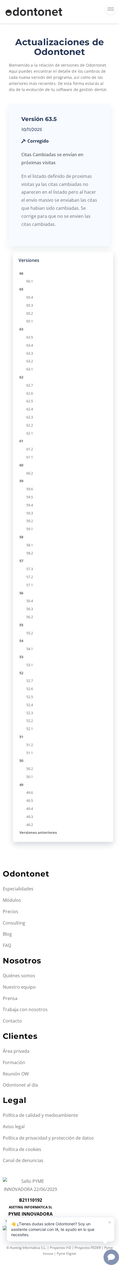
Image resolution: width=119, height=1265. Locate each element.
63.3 (29, 353)
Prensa (10, 998)
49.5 (29, 800)
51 (21, 736)
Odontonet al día (20, 1085)
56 (21, 592)
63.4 (29, 345)
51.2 (29, 744)
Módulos (12, 900)
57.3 (29, 568)
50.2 (29, 768)
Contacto (12, 1021)
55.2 (29, 632)
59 (21, 480)
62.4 (29, 408)
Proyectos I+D (60, 1247)
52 (21, 672)
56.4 (29, 600)
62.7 (29, 385)
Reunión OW (16, 1074)
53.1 (29, 664)
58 (21, 536)
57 (21, 560)
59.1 (29, 528)
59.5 (29, 496)
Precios (10, 911)
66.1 (29, 281)
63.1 (29, 369)
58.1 (29, 544)
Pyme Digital (66, 1253)
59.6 (29, 488)
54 (21, 640)
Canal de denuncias (23, 1160)
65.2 (29, 313)
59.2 (29, 520)
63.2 (29, 360)
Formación (14, 1062)
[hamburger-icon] (110, 8)
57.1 (29, 584)
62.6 (29, 393)
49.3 (29, 816)
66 (21, 273)
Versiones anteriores (38, 832)
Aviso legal (14, 1126)
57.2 (29, 576)
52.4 (29, 704)
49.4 (29, 808)
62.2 (29, 425)
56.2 (29, 616)
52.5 (29, 696)
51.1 (29, 752)
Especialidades (18, 889)
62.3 (29, 417)
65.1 (29, 321)
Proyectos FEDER (88, 1247)
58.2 (29, 553)
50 (21, 760)
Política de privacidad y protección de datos (48, 1138)
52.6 (29, 688)
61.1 (29, 457)
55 (21, 624)
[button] (61, 1229)
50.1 (29, 776)
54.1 (29, 648)
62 (21, 377)
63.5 (29, 337)
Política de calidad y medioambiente (40, 1115)
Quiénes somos (19, 976)
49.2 (29, 824)
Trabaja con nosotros (25, 1009)
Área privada (16, 1051)
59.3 (29, 513)
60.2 (29, 473)
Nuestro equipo (19, 987)
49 (21, 784)
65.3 (29, 305)
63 (21, 329)
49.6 (29, 792)
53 (21, 656)
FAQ (7, 945)
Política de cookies (22, 1149)
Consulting (14, 923)
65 (21, 289)
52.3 (29, 712)
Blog (7, 934)
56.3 (29, 608)
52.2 (29, 720)
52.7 (29, 680)
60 (21, 465)
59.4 (29, 505)
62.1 (29, 433)
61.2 (29, 448)
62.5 (29, 400)
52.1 (29, 728)
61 (21, 440)
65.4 (29, 297)
